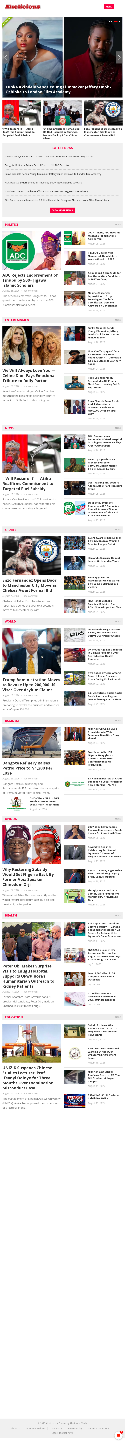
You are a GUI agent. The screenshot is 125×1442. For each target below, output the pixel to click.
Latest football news (62, 1432)
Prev (5, 57)
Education (14, 1017)
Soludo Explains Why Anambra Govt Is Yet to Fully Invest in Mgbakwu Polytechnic (102, 1029)
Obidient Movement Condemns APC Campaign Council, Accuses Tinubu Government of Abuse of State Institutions (103, 509)
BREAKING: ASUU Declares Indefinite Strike (103, 1096)
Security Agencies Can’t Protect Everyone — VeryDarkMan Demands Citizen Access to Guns (102, 464)
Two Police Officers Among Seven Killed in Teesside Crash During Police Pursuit (104, 676)
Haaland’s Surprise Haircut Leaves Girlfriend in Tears (104, 559)
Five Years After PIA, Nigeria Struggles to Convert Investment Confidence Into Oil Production (100, 758)
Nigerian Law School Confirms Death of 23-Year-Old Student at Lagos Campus (105, 1076)
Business (12, 721)
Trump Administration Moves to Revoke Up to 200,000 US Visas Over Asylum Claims (31, 684)
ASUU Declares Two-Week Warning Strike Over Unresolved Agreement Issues (104, 1053)
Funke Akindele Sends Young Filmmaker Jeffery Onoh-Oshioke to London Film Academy (58, 89)
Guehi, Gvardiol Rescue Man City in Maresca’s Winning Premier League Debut (104, 541)
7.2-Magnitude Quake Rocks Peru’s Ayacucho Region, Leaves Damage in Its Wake (105, 696)
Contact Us (56, 1428)
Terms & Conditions (98, 1428)
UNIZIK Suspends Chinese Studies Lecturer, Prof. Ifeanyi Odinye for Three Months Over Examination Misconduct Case (28, 1078)
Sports (10, 530)
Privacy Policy (75, 1428)
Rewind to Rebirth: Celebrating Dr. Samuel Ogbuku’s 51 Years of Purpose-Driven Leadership (104, 851)
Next (119, 57)
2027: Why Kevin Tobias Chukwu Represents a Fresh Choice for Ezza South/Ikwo (105, 830)
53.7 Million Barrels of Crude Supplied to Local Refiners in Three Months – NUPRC (105, 781)
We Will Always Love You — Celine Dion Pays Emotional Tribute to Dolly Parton (49, 156)
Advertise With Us (35, 1428)
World (10, 621)
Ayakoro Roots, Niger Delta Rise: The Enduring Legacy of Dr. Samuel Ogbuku (105, 873)
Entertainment (18, 320)
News (9, 428)
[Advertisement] (62, 1142)
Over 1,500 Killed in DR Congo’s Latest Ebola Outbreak (101, 976)
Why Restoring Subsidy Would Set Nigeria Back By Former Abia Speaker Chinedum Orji (28, 877)
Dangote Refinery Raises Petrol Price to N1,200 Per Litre (37, 165)
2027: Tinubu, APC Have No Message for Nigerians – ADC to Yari (104, 235)
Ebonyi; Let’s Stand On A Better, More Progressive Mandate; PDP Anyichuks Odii (103, 895)
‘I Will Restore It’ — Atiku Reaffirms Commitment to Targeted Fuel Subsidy (18, 132)
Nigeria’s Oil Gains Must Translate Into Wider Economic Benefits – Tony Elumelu (103, 733)
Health (11, 915)
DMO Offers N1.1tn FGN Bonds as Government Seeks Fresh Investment (44, 801)
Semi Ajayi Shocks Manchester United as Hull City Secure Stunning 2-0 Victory (104, 582)
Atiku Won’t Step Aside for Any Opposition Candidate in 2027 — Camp (104, 276)
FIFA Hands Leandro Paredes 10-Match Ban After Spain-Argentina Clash (105, 604)
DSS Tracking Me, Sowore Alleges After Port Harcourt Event (105, 485)
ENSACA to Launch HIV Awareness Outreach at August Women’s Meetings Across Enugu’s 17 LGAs (104, 954)
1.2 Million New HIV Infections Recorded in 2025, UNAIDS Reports (102, 996)
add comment (31, 290)
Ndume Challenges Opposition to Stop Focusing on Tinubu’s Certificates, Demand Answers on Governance (102, 299)
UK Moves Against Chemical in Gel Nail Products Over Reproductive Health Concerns (105, 654)
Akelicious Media (78, 1423)
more (118, 224)
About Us (16, 1428)
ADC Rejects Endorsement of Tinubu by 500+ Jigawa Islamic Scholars (43, 182)
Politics (11, 224)
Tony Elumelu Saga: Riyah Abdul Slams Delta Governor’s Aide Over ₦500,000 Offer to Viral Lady (103, 407)
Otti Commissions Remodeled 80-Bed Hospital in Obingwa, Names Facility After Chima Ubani (61, 133)
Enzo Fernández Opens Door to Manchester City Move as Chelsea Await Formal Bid (103, 132)
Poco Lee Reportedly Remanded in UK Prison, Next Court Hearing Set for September (105, 382)
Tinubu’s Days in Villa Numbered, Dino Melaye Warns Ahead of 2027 (102, 256)
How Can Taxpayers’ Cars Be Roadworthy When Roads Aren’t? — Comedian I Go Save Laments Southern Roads (105, 357)
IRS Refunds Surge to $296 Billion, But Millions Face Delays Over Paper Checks (104, 632)
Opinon (11, 819)
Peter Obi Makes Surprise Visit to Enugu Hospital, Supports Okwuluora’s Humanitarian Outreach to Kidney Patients (28, 976)
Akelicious (51, 1423)
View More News (62, 210)
